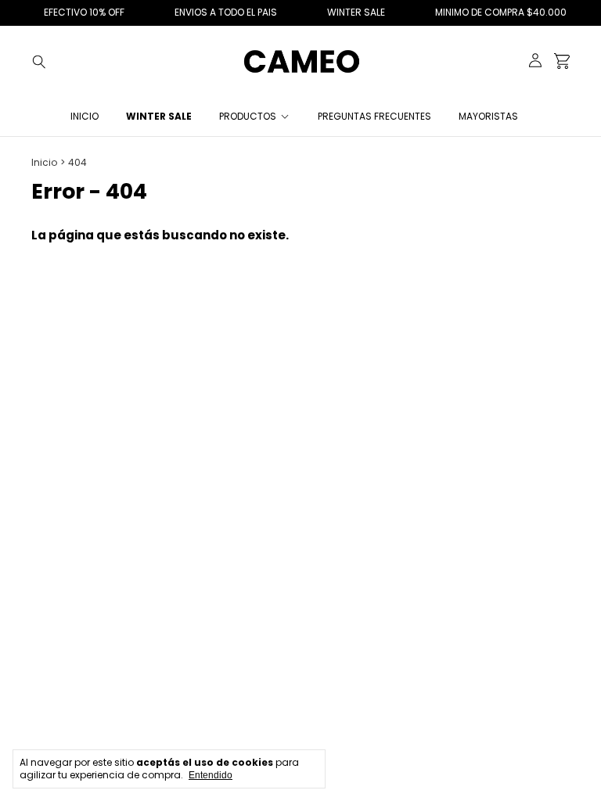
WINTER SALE (159, 116)
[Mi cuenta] (535, 61)
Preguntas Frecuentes (374, 116)
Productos (247, 116)
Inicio (84, 116)
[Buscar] (39, 61)
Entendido (210, 775)
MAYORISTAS (488, 116)
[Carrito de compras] (562, 61)
